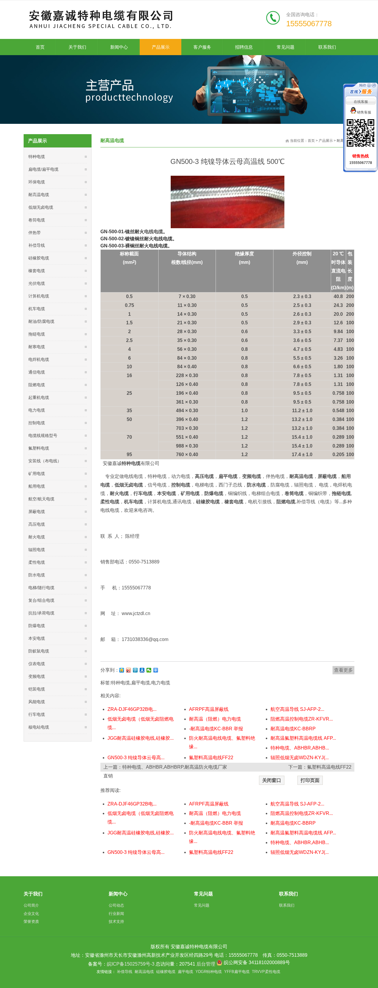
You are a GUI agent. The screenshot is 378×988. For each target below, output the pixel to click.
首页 (311, 141)
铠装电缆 (36, 689)
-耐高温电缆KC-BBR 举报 (216, 728)
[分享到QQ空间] (121, 670)
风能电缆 (36, 701)
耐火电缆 (36, 537)
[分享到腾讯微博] (135, 670)
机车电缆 (36, 308)
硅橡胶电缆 (38, 258)
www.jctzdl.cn (135, 613)
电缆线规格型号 (42, 435)
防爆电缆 (36, 625)
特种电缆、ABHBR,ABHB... (300, 747)
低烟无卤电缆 (40, 207)
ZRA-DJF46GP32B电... (132, 709)
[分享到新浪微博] (128, 670)
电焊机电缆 (38, 359)
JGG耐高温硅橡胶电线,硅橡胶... (140, 738)
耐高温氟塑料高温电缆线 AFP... (303, 738)
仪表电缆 (36, 663)
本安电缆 (36, 638)
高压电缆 (36, 524)
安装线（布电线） (44, 460)
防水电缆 (36, 575)
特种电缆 (120, 682)
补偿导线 (36, 245)
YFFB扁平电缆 (237, 971)
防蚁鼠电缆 (38, 651)
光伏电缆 (36, 283)
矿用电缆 (36, 473)
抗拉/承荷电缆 (41, 613)
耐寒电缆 (36, 346)
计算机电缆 (38, 296)
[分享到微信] (148, 670)
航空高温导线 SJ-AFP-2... (297, 709)
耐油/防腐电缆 (41, 321)
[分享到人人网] (142, 670)
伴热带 (34, 232)
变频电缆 (36, 676)
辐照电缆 (36, 549)
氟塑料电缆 (38, 448)
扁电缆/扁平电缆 (43, 169)
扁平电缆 (140, 682)
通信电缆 (36, 372)
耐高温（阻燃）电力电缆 (215, 718)
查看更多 (343, 670)
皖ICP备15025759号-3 (130, 963)
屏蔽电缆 (36, 511)
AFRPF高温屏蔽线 (209, 709)
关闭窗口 (271, 780)
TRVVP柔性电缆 (266, 971)
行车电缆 (36, 714)
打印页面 (310, 780)
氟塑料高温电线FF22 (211, 757)
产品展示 (326, 141)
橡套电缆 (36, 270)
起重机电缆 (38, 397)
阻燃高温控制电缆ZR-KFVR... (302, 718)
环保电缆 (36, 182)
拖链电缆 (36, 334)
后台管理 (205, 963)
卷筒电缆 (36, 220)
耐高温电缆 (38, 194)
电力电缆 (160, 682)
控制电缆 (36, 422)
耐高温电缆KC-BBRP (293, 728)
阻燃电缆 (36, 384)
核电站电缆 (38, 727)
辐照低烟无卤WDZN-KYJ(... (300, 757)
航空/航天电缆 (41, 499)
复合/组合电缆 (41, 600)
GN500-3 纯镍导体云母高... (135, 757)
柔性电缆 (36, 562)
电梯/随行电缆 (41, 587)
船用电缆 (36, 486)
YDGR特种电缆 (208, 971)
